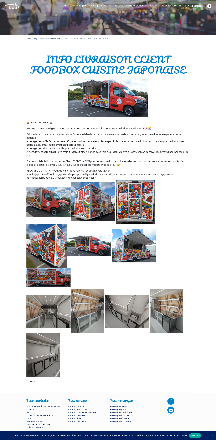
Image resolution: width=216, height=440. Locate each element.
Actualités (176, 6)
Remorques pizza (118, 409)
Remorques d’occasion (120, 421)
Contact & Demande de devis (39, 415)
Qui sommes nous (34, 427)
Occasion (152, 6)
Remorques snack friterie (121, 412)
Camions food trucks (77, 409)
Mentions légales (34, 421)
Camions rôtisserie (76, 415)
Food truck (117, 6)
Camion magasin (78, 6)
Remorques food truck (120, 415)
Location (164, 6)
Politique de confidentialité (38, 424)
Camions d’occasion (77, 421)
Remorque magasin (99, 6)
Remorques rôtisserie (119, 418)
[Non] (212, 435)
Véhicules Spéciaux (135, 6)
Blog (28, 412)
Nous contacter (195, 6)
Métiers (63, 6)
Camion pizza (74, 418)
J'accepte (195, 435)
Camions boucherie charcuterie (82, 412)
